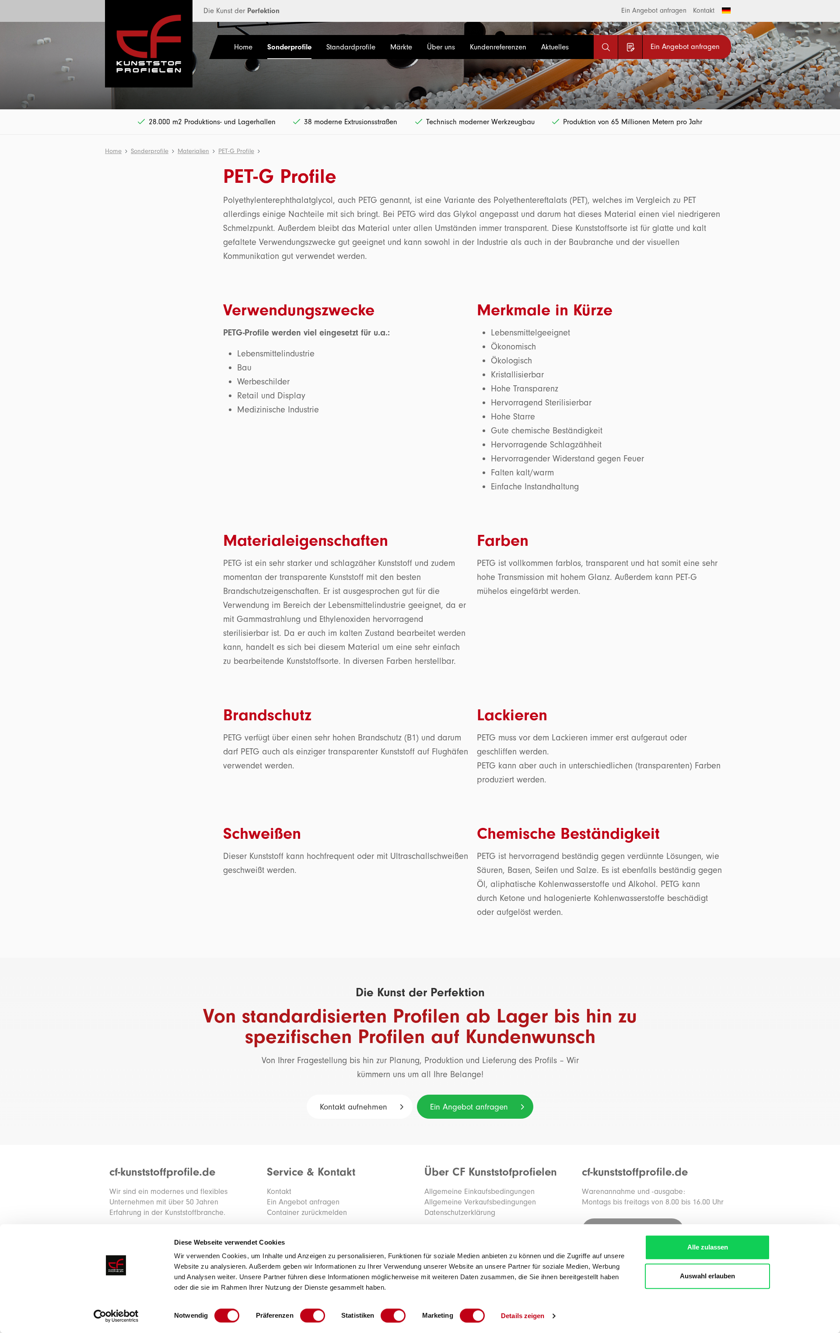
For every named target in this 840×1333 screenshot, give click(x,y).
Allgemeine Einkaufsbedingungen (479, 1191)
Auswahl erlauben (707, 1276)
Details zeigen (522, 1315)
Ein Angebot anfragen (653, 10)
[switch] (312, 1316)
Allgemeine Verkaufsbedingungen (480, 1202)
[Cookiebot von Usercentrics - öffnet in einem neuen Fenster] (116, 1316)
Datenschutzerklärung (459, 1212)
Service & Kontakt (311, 1172)
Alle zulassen (707, 1247)
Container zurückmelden (307, 1212)
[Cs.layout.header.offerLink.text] (630, 47)
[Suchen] (606, 47)
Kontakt (703, 10)
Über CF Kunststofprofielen (490, 1172)
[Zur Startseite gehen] (138, 43)
